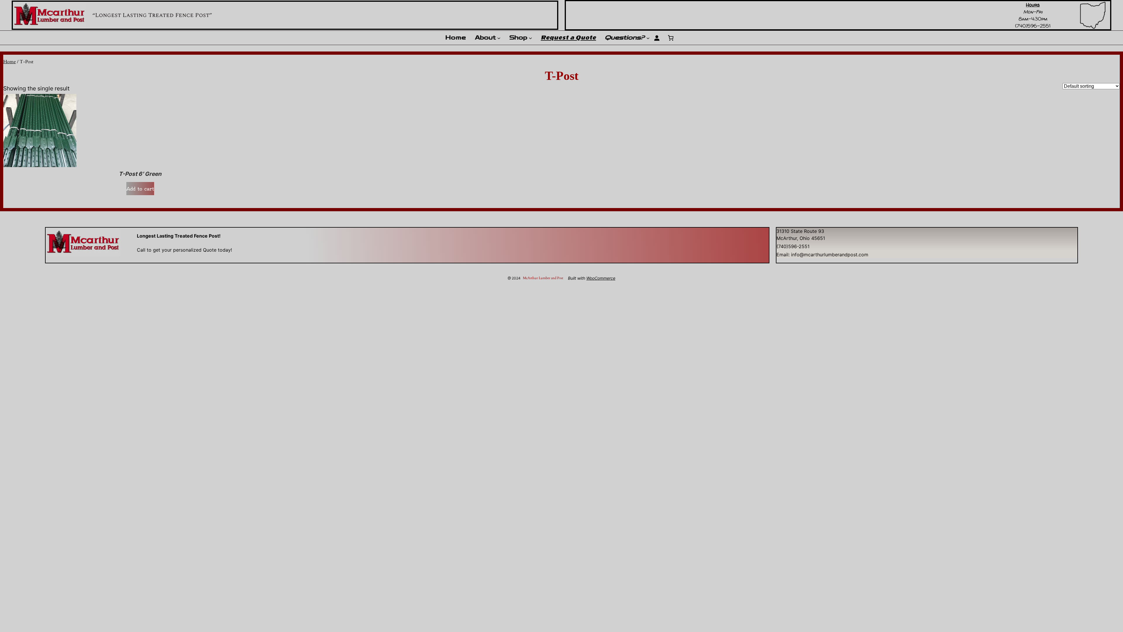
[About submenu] (499, 38)
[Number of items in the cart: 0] (671, 38)
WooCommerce (600, 278)
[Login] (657, 38)
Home (9, 62)
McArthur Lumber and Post (543, 278)
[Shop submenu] (530, 38)
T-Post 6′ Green (140, 174)
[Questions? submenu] (648, 38)
